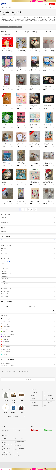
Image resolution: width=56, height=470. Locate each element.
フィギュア (4, 271)
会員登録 (52, 4)
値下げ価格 (3, 231)
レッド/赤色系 (6, 344)
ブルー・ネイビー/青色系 (8, 334)
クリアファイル (46, 143)
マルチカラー (6, 354)
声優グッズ (4, 281)
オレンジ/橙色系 (6, 346)
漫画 (3, 263)
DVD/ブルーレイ (5, 268)
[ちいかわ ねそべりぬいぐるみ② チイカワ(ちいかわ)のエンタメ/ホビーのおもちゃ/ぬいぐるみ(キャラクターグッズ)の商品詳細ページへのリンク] (21, 98)
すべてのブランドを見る (13, 416)
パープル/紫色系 (6, 336)
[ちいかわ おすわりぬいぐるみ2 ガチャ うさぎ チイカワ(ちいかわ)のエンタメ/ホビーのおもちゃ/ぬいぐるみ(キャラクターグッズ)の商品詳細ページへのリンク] (7, 117)
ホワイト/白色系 (6, 321)
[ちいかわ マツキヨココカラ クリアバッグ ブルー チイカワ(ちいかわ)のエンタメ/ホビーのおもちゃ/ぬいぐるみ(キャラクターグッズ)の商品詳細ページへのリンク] (48, 117)
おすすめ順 (23, 31)
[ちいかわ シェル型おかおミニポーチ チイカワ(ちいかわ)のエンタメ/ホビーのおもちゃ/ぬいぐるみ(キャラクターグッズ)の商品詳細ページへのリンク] (48, 98)
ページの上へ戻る (28, 379)
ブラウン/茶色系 (6, 326)
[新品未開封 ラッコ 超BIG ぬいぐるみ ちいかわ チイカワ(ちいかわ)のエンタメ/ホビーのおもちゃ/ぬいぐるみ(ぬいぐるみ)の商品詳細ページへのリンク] (35, 79)
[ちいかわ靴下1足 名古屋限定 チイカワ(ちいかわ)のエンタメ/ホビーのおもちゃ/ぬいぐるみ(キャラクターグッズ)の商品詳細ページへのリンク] (7, 79)
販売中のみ (18, 31)
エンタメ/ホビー (16, 26)
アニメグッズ (5, 278)
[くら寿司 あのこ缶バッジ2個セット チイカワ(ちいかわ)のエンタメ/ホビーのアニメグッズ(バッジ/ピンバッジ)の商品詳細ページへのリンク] (21, 61)
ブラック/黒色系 (6, 319)
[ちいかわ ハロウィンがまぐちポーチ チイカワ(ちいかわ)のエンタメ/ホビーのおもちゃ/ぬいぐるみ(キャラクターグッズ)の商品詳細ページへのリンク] (35, 61)
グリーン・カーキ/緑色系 (8, 331)
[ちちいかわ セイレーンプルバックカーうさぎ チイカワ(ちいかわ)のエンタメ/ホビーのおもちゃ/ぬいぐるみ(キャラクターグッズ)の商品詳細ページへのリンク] (7, 193)
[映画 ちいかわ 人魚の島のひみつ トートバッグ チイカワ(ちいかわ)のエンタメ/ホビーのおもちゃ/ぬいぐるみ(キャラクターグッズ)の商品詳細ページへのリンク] (35, 117)
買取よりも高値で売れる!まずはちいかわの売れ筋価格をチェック (9, 364)
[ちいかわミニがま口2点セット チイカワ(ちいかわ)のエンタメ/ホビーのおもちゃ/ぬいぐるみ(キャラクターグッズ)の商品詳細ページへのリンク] (21, 42)
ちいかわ (3, 239)
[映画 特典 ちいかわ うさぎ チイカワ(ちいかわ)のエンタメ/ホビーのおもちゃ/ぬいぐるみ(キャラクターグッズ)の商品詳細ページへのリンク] (48, 174)
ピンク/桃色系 (6, 341)
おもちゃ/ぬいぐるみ (6, 273)
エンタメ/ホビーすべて (7, 261)
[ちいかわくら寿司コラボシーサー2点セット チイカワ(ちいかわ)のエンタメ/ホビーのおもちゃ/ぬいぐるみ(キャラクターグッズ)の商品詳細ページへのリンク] (48, 42)
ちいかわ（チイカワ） (5, 26)
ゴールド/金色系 (6, 351)
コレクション (5, 276)
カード (17, 124)
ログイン (46, 4)
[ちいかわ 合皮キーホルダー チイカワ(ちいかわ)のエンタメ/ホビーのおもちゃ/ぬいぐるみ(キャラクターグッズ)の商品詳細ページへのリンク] (48, 79)
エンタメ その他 (5, 283)
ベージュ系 (5, 329)
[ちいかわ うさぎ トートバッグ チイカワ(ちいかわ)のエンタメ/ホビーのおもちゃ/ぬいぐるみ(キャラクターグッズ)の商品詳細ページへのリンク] (7, 61)
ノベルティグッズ (33, 48)
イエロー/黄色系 (6, 339)
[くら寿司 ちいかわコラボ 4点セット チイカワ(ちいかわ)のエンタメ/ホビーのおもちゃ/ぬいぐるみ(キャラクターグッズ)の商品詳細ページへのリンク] (21, 174)
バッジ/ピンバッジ (19, 67)
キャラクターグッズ (5, 48)
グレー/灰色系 (6, 324)
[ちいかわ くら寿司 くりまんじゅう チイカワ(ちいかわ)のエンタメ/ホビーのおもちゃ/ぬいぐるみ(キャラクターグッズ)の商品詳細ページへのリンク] (7, 98)
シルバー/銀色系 (6, 349)
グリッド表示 (32, 31)
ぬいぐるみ (45, 67)
